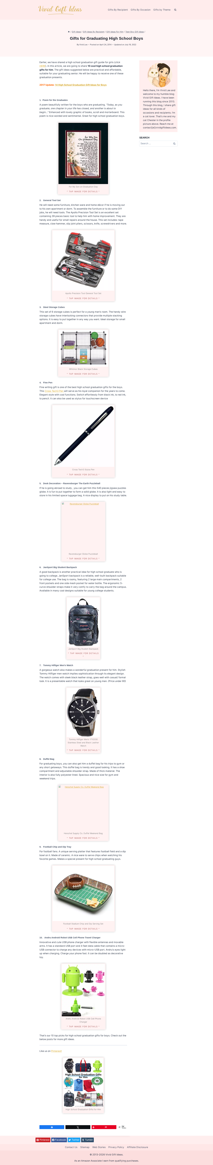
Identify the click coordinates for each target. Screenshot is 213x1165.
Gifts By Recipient (118, 9)
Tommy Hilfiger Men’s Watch (58, 665)
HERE (42, 66)
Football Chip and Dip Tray (57, 847)
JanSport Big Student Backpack (60, 567)
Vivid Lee (83, 44)
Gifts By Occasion (141, 9)
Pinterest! (56, 1051)
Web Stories (99, 1147)
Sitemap (84, 1147)
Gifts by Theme (161, 9)
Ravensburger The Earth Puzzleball (81, 483)
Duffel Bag (48, 759)
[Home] (69, 31)
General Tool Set (52, 200)
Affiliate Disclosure (137, 1147)
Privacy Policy (116, 1147)
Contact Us (71, 1147)
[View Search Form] (175, 10)
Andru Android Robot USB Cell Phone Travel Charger (72, 937)
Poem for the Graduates (55, 100)
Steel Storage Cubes (54, 307)
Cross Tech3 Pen (54, 391)
